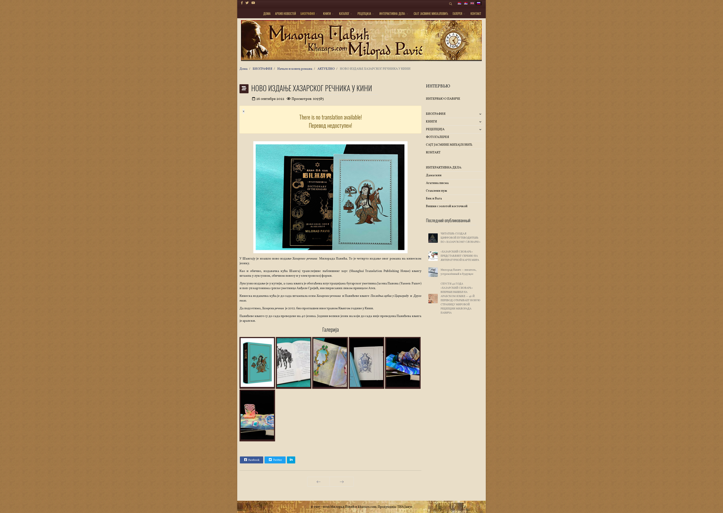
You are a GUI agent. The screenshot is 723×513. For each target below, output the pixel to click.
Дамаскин (434, 175)
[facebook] (242, 3)
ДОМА (267, 13)
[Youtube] (253, 3)
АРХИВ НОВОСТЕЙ (285, 13)
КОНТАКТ (476, 13)
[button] (474, 114)
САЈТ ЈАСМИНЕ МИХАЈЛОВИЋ (431, 13)
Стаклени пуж (436, 191)
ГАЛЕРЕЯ (457, 13)
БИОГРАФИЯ (307, 13)
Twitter (277, 460)
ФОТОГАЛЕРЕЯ (437, 137)
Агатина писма (437, 183)
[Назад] (318, 481)
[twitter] (247, 3)
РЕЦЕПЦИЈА (364, 13)
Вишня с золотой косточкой (447, 206)
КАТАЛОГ (344, 13)
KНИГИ (327, 13)
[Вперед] (342, 481)
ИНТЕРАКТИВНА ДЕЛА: (392, 13)
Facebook (253, 460)
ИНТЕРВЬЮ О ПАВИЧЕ (443, 99)
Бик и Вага (434, 198)
